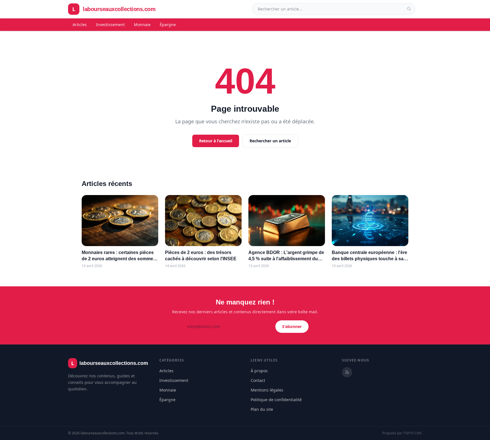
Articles (80, 24)
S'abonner (292, 326)
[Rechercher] (409, 9)
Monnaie (142, 24)
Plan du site (262, 409)
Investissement (110, 24)
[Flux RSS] (347, 372)
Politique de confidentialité (276, 399)
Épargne (168, 24)
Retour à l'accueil (215, 140)
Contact (258, 380)
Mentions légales (267, 390)
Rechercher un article (270, 140)
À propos (259, 370)
